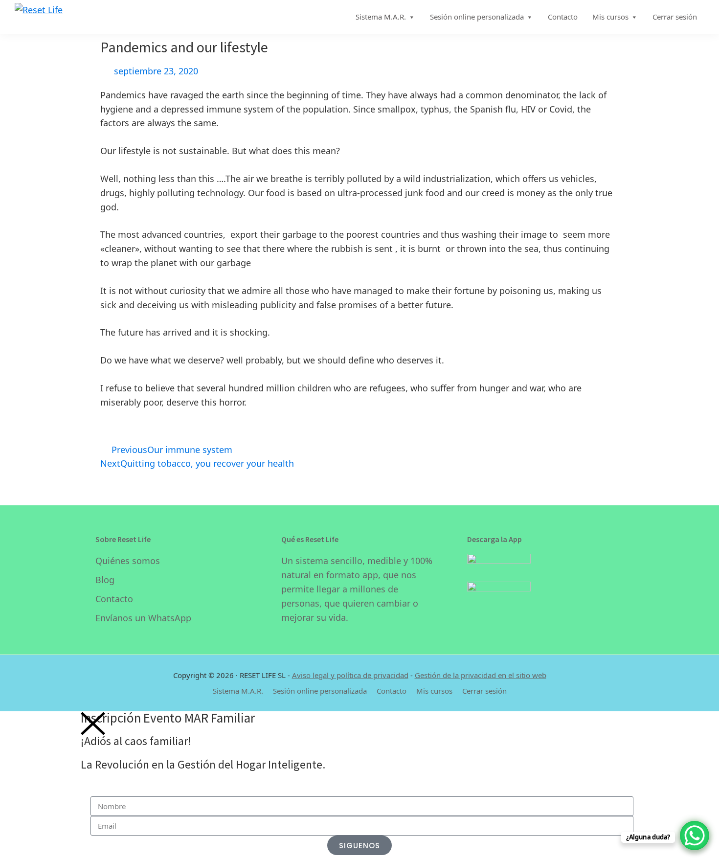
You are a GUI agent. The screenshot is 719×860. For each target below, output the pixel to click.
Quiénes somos (127, 560)
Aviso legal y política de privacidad (350, 675)
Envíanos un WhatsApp (143, 618)
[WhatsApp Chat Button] (694, 835)
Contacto (114, 599)
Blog (104, 580)
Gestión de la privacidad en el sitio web (480, 675)
